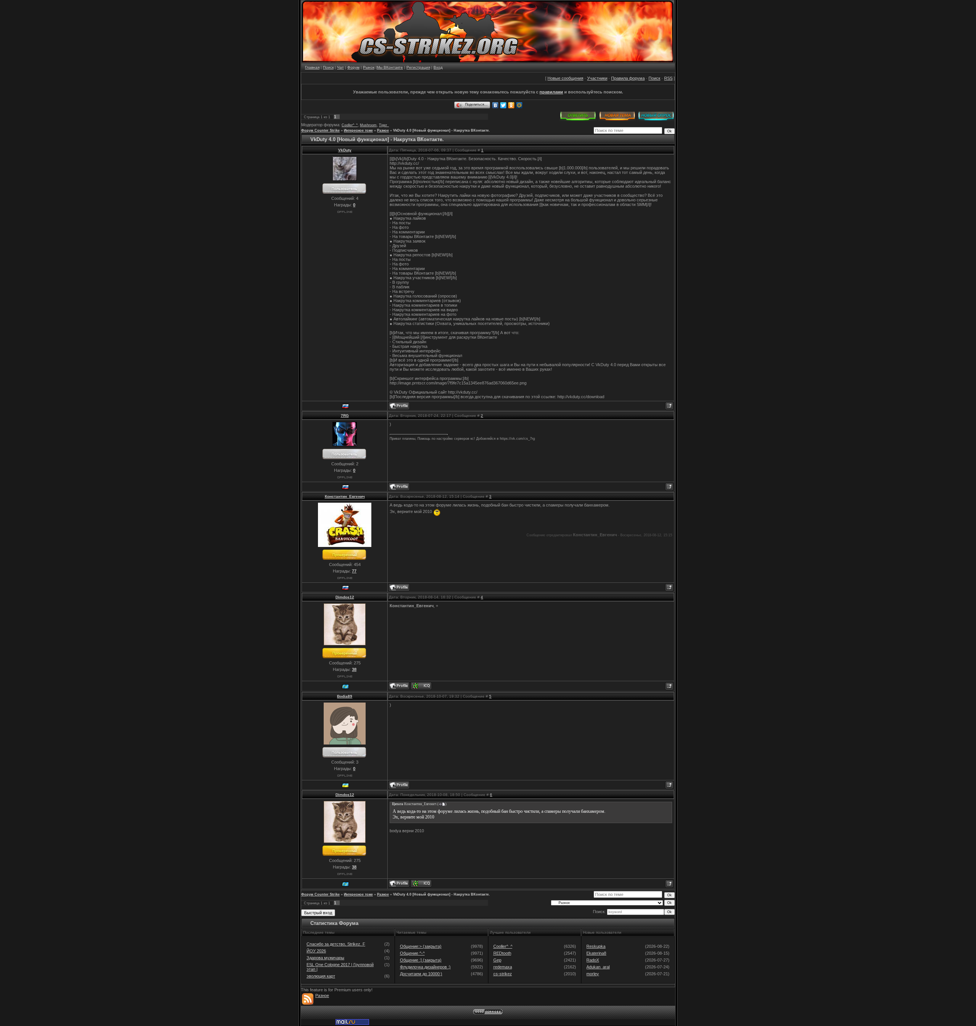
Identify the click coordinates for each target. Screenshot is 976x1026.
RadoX (592, 960)
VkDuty (345, 150)
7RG (345, 415)
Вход (438, 67)
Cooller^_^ (350, 125)
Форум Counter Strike (320, 130)
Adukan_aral (598, 967)
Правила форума (628, 78)
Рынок (368, 67)
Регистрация (418, 67)
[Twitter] (503, 105)
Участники (597, 78)
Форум (353, 67)
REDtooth (502, 953)
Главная (312, 67)
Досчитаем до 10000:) (421, 973)
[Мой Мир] (519, 105)
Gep (497, 960)
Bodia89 (344, 696)
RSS (668, 78)
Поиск (328, 67)
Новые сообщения (565, 78)
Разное (383, 130)
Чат (340, 67)
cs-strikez (502, 973)
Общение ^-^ (412, 953)
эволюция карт (321, 976)
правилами (551, 92)
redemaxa (502, 967)
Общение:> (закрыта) (420, 946)
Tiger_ (384, 125)
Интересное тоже (358, 130)
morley (592, 973)
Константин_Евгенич (345, 496)
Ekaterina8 (596, 953)
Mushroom (368, 125)
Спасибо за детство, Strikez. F (336, 944)
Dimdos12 (345, 597)
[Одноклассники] (511, 105)
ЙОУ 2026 (316, 951)
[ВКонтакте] (495, 105)
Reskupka (595, 946)
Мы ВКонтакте (390, 67)
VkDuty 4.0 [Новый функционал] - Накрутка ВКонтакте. (441, 130)
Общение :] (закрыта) (420, 960)
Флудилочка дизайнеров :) (425, 967)
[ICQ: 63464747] (421, 686)
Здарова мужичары (325, 957)
